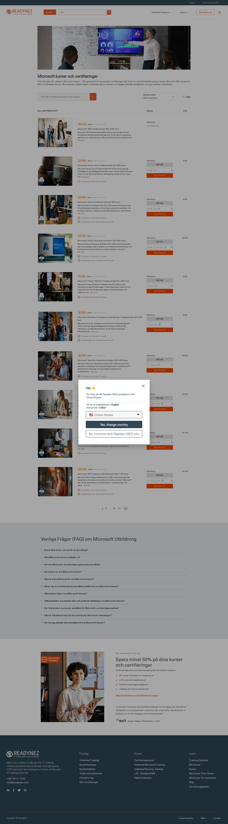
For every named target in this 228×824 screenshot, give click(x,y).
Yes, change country (114, 424)
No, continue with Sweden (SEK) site (114, 433)
